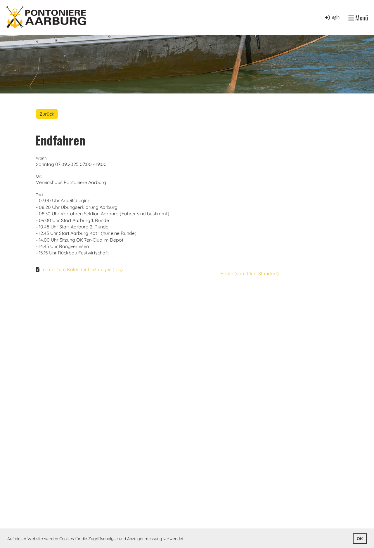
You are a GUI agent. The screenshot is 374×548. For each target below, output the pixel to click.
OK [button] (360, 538)
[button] (186, 539)
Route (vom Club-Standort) (249, 273)
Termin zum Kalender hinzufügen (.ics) (82, 269)
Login (335, 17)
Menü (361, 17)
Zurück (46, 114)
